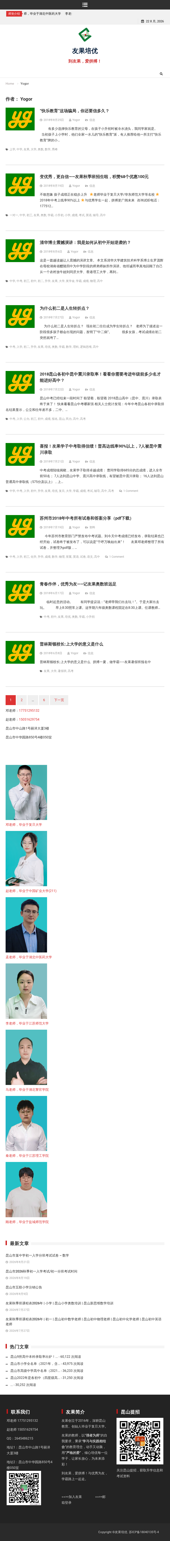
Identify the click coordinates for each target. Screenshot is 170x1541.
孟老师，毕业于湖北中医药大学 (29, 957)
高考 (83, 418)
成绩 (75, 215)
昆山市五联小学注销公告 (24, 1287)
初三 (29, 215)
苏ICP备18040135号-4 (144, 1532)
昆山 (62, 418)
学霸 (50, 215)
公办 (26, 418)
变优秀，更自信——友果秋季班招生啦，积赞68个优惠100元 (94, 176)
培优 (48, 346)
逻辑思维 (86, 346)
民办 (69, 418)
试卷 (83, 556)
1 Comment (130, 490)
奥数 (41, 149)
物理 (93, 281)
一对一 (14, 215)
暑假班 (62, 671)
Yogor (76, 120)
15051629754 (29, 719)
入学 (19, 346)
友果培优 (85, 50)
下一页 (59, 700)
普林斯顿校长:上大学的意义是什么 (71, 644)
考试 (82, 215)
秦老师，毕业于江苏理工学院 (27, 1156)
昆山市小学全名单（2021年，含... (35, 1364)
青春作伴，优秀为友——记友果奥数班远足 (78, 583)
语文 (90, 556)
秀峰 (55, 149)
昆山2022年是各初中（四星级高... (35, 1378)
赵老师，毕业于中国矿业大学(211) (31, 891)
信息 (92, 120)
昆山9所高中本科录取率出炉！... (34, 1357)
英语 (89, 215)
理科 (76, 346)
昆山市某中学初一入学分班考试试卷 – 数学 (37, 1255)
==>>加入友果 (72, 1497)
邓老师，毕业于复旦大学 (24, 825)
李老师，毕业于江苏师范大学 (46, 14)
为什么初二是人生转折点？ (65, 308)
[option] (48, 13)
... (11, 1385)
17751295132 (29, 711)
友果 (26, 149)
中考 (19, 281)
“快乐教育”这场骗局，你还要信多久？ (74, 110)
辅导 (96, 215)
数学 (48, 149)
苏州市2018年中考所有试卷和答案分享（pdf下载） (87, 518)
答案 (69, 556)
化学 (33, 556)
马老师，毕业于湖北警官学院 (27, 1090)
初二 (41, 281)
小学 (67, 215)
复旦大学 (98, 1426)
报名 (55, 418)
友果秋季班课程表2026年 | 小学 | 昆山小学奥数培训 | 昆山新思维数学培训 (59, 1303)
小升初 (59, 215)
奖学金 (70, 281)
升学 (48, 281)
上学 (12, 149)
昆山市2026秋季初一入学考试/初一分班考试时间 (41, 1271)
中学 (19, 149)
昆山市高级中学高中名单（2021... (35, 1371)
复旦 (62, 490)
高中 (103, 215)
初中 (33, 281)
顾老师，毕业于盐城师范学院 (27, 1222)
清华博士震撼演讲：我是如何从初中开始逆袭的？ (85, 242)
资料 (92, 527)
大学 (33, 149)
